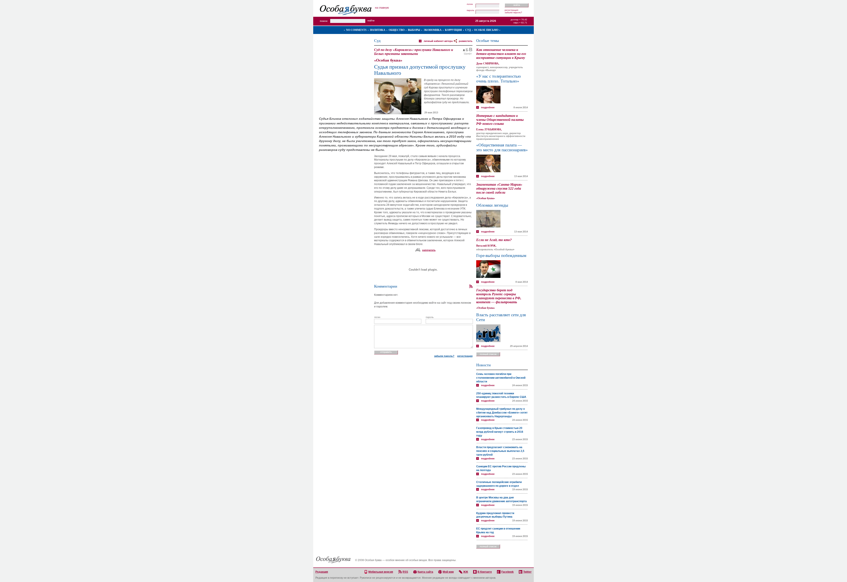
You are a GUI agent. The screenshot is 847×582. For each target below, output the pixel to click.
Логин (470, 4)
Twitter (527, 571)
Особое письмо (486, 30)
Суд (468, 30)
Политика (377, 30)
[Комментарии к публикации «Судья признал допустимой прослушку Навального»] (470, 286)
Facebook (507, 571)
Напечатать (429, 250)
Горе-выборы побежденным (501, 255)
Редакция (321, 571)
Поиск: (324, 21)
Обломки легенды (492, 205)
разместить (465, 41)
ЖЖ (465, 571)
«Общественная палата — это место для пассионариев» (502, 147)
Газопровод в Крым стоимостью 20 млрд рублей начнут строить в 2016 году (499, 432)
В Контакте (485, 571)
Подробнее (488, 107)
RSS (405, 571)
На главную (382, 7)
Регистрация (511, 10)
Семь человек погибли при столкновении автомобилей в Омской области (500, 377)
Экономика (433, 30)
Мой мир (448, 571)
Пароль (470, 10)
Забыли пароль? (513, 12)
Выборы (414, 30)
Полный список (488, 354)
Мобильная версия (380, 571)
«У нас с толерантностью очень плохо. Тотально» (498, 78)
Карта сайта (425, 571)
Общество (397, 30)
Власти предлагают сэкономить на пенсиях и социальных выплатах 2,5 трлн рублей (500, 451)
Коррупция (453, 30)
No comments (356, 30)
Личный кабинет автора (438, 41)
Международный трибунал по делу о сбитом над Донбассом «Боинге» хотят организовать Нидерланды (502, 412)
